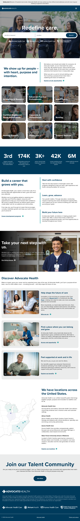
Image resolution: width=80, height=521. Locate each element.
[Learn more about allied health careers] (66, 94)
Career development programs (11, 216)
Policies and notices (74, 517)
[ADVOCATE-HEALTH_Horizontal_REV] (9, 8)
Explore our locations (48, 449)
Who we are (45, 314)
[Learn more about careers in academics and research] (14, 94)
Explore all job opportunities (53, 81)
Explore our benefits (47, 374)
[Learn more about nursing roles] (66, 112)
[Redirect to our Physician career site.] (40, 131)
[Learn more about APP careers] (39, 94)
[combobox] (19, 35)
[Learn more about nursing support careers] (14, 131)
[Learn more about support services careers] (66, 131)
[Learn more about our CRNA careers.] (14, 112)
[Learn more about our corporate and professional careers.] (40, 112)
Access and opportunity (48, 342)
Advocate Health (41, 517)
